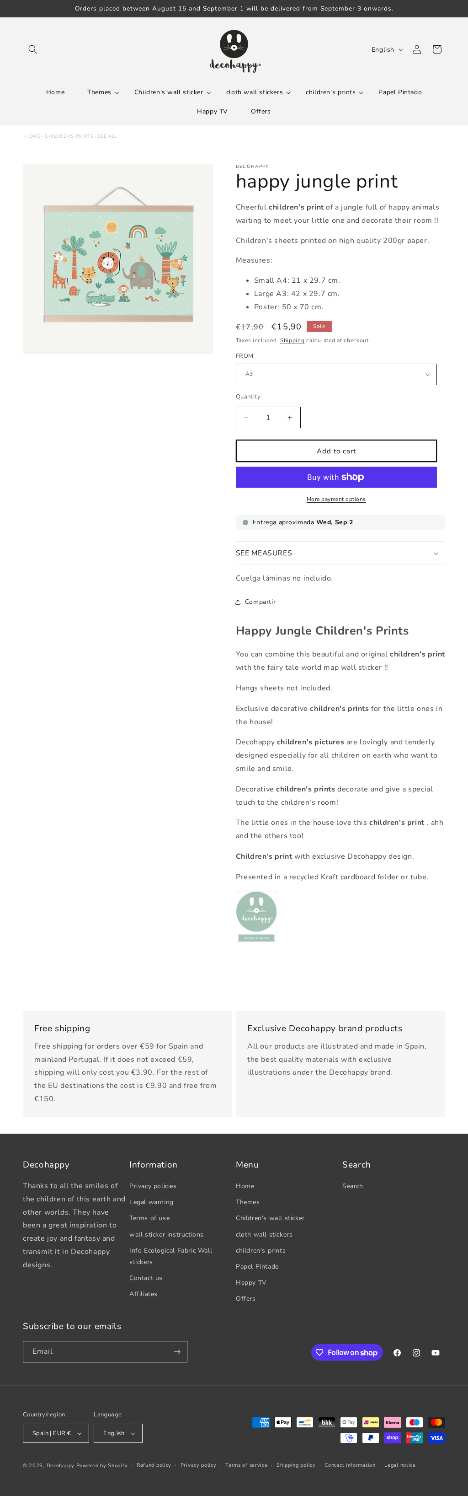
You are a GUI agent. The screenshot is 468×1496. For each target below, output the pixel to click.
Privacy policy (199, 1465)
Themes (248, 1202)
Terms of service (246, 1465)
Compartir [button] (260, 601)
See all (107, 136)
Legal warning (151, 1202)
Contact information (349, 1465)
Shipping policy (296, 1465)
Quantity (248, 397)
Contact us (146, 1278)
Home (32, 136)
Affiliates (143, 1294)
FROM (245, 356)
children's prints (69, 136)
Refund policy (154, 1465)
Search (352, 1186)
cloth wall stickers (264, 1234)
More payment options (336, 499)
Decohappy (60, 1465)
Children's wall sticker (270, 1218)
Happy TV (251, 1282)
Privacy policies (153, 1186)
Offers (246, 1298)
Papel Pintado (257, 1266)
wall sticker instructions (166, 1234)
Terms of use (149, 1218)
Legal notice (399, 1465)
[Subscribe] (177, 1351)
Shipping (292, 340)
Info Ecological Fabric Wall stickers (170, 1256)
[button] (33, 49)
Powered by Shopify (102, 1465)
